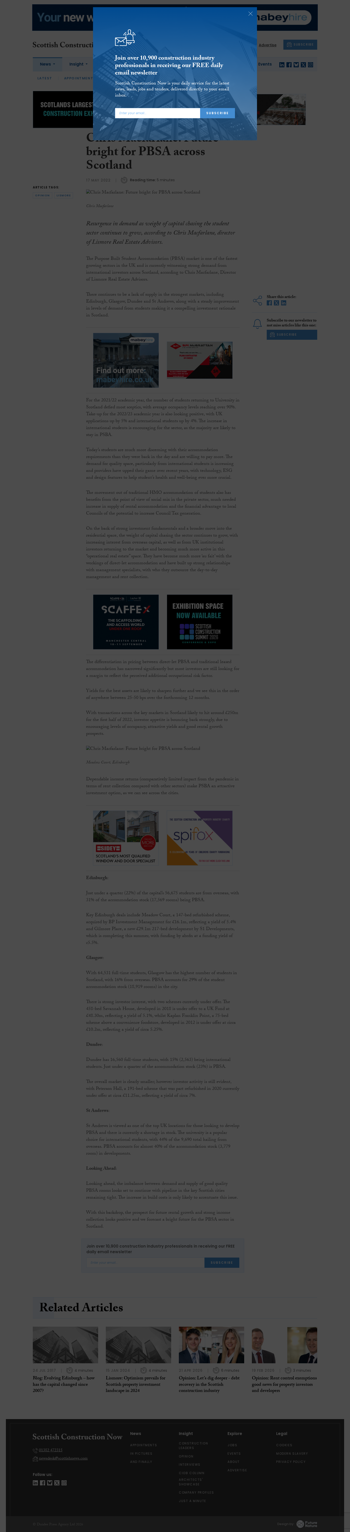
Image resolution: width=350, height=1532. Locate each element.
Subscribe (217, 113)
